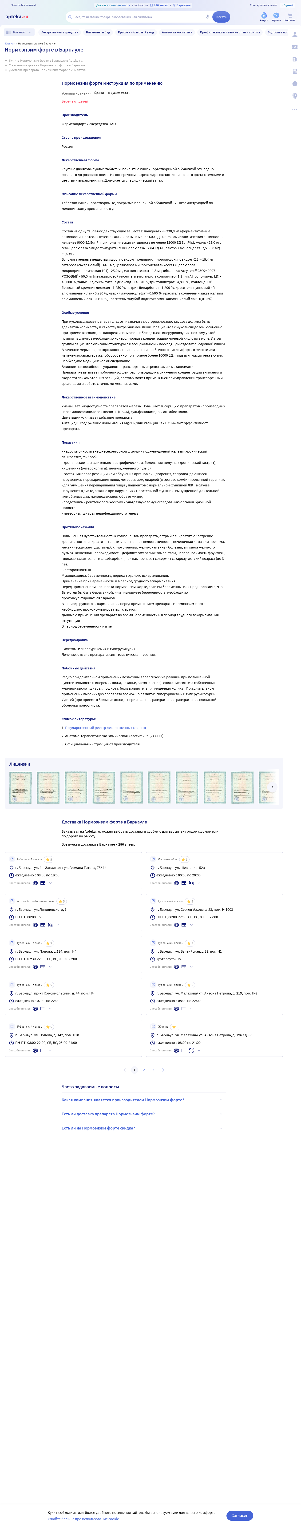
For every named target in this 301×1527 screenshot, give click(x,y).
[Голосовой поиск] (207, 17)
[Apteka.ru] (21, 17)
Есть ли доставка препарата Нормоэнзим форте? (108, 1114)
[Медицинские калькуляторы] (294, 71)
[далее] (272, 787)
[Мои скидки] (294, 47)
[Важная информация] (294, 84)
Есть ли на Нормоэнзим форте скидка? (98, 1128)
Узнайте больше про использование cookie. (84, 1518)
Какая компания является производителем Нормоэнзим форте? (123, 1099)
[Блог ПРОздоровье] (294, 59)
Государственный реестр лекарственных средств (106, 727)
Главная (10, 43)
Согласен (239, 1515)
